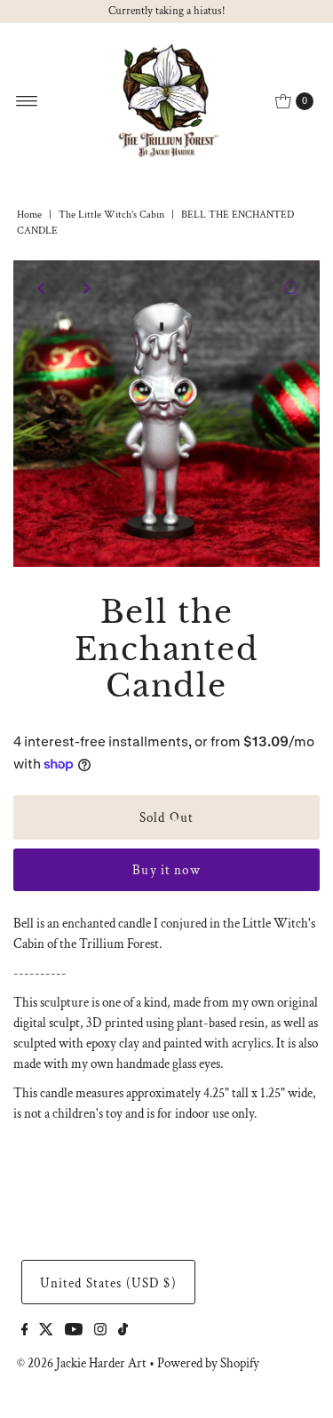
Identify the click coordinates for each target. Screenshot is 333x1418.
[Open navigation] (27, 101)
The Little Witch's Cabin (111, 214)
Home (29, 214)
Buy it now (166, 870)
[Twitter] (46, 1331)
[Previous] (41, 288)
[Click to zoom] (291, 288)
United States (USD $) (108, 1283)
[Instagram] (100, 1331)
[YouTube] (74, 1331)
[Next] (85, 288)
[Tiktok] (123, 1331)
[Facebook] (24, 1331)
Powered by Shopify (208, 1363)
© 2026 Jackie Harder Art (82, 1363)
